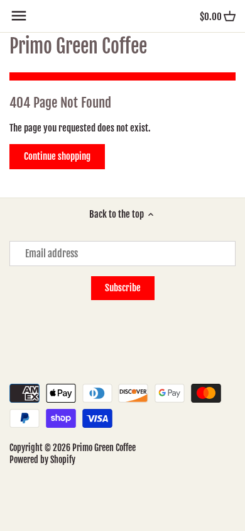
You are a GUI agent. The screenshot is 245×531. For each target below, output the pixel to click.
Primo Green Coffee (78, 46)
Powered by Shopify (42, 459)
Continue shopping (57, 156)
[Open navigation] (18, 15)
